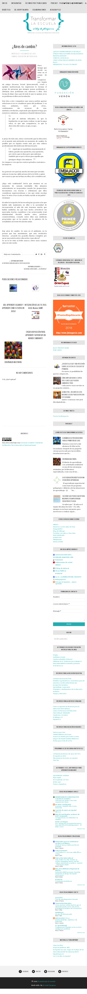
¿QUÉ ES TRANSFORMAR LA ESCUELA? (67, 51)
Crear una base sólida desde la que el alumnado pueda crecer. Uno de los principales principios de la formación (68, 906)
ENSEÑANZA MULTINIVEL (69, 459)
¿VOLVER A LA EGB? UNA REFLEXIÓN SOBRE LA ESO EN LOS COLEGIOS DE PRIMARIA (73, 366)
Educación (22, 56)
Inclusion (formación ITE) (62, 678)
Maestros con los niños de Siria (64, 527)
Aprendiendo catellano (61, 775)
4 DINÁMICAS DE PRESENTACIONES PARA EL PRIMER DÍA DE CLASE (72, 439)
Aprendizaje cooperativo (61, 687)
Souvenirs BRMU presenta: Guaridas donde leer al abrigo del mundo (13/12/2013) (67, 873)
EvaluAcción (57, 537)
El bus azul (57, 782)
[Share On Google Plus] (42, 254)
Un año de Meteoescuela (63, 914)
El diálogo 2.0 (58, 717)
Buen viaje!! (57, 777)
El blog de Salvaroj (62, 568)
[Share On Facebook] (38, 254)
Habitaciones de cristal (63, 562)
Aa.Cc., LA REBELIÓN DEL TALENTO (68, 577)
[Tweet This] (36, 254)
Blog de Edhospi (59, 531)
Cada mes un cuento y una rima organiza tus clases (66, 801)
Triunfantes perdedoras (63, 881)
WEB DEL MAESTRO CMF (64, 557)
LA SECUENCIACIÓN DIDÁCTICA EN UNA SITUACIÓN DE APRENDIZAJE (73, 478)
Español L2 (57, 719)
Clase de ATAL (58, 945)
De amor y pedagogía (63, 804)
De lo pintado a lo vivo (61, 780)
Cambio (14, 56)
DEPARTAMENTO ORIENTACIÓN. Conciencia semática (67, 798)
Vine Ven (56, 760)
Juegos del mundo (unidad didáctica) (66, 738)
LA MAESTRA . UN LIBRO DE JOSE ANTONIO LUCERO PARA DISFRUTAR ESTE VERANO (73, 394)
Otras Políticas (60, 571)
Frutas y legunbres (59, 784)
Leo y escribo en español (61, 956)
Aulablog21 (59, 912)
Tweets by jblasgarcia (61, 416)
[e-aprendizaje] (61, 925)
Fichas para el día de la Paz (62, 741)
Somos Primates (61, 850)
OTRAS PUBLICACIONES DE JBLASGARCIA (68, 54)
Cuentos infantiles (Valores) (62, 659)
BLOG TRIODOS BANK (61, 348)
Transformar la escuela (46, 981)
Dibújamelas (57, 539)
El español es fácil (59, 756)
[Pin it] (44, 254)
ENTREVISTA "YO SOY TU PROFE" (65, 64)
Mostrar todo (81, 828)
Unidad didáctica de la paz (62, 734)
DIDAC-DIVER (58, 542)
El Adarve (58, 573)
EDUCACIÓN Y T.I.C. (62, 918)
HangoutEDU (57, 529)
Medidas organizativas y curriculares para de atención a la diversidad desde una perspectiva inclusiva (69, 683)
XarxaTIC (59, 897)
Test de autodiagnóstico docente (66, 899)
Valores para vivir (59, 732)
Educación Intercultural (64, 858)
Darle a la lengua (61, 822)
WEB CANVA (57, 350)
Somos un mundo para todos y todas (66, 736)
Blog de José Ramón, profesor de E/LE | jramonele (67, 815)
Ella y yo (58, 812)
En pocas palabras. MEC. (61, 947)
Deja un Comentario (12, 254)
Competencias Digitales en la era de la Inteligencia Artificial (68, 928)
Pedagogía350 (60, 579)
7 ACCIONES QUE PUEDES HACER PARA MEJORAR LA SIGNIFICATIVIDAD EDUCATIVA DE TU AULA (73, 498)
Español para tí (58, 954)
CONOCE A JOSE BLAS (61, 58)
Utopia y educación (59, 693)
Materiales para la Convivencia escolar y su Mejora (66, 842)
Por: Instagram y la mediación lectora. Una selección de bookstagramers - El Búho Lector (68, 825)
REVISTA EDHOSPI (60, 56)
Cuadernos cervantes (60, 715)
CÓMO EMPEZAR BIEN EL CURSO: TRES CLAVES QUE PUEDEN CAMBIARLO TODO (72, 380)
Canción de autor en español (65, 810)
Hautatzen (59, 560)
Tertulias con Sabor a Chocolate (64, 533)
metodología (32, 56)
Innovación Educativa (63, 555)
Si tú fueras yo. (58, 665)
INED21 (55, 524)
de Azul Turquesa (49, 985)
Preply (55, 655)
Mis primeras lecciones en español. (65, 758)
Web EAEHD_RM (58, 535)
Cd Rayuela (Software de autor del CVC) (66, 754)
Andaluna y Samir (59, 657)
